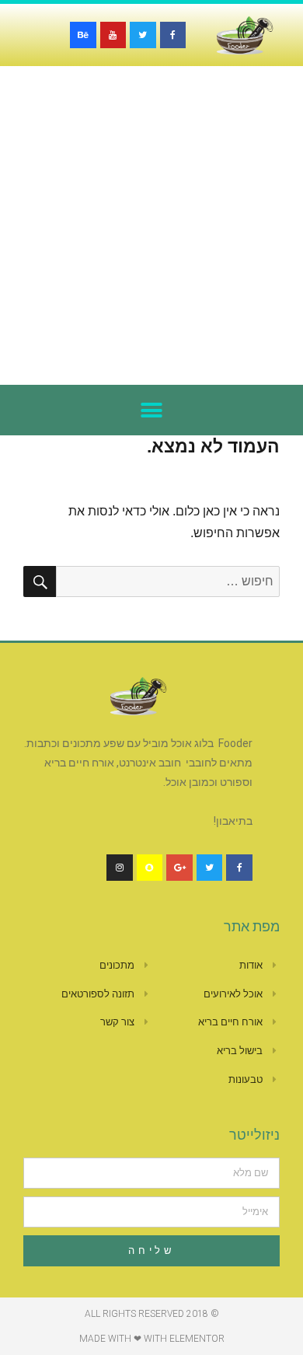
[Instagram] (119, 867)
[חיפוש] (39, 581)
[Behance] (83, 35)
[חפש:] (168, 581)
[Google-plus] (179, 867)
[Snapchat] (150, 867)
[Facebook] (173, 35)
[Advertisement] (151, 225)
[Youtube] (113, 35)
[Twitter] (143, 35)
